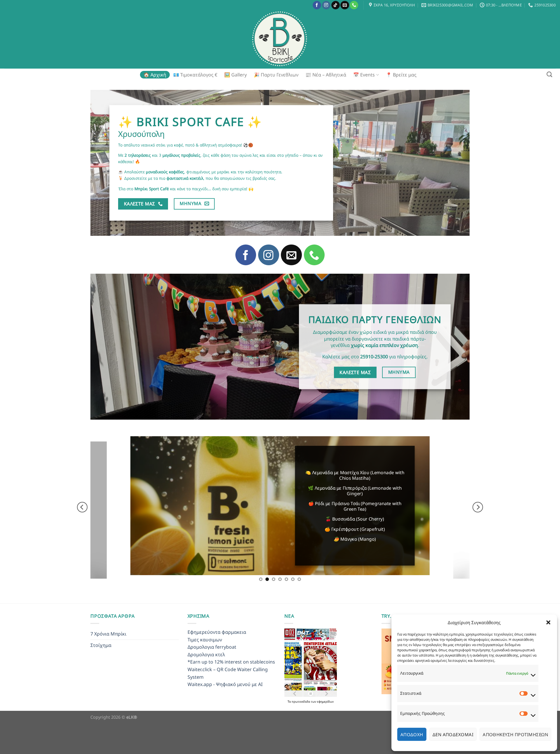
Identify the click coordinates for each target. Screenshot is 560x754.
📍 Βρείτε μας (401, 74)
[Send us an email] (344, 5)
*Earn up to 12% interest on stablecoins (231, 691)
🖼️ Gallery (235, 74)
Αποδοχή (411, 734)
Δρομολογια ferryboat (212, 676)
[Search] (549, 74)
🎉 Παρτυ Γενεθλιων (276, 74)
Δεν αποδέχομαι (453, 734)
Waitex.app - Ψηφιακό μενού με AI (225, 713)
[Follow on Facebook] (317, 5)
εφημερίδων (325, 731)
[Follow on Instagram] (326, 5)
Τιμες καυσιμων (205, 669)
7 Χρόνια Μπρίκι (108, 663)
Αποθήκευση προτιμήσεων (515, 734)
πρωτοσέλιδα (301, 731)
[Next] (478, 521)
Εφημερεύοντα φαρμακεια (217, 661)
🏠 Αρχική (155, 74)
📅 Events (364, 74)
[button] (548, 622)
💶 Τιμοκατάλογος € (195, 74)
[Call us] (354, 5)
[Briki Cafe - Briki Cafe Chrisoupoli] (280, 39)
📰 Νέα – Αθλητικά (325, 74)
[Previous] (82, 521)
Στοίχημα (100, 674)
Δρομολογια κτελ (206, 683)
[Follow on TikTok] (335, 5)
